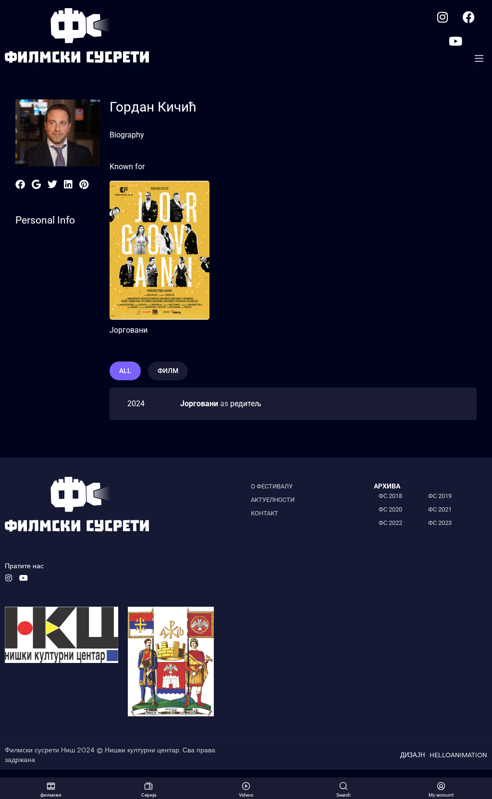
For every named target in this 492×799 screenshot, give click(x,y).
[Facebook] (469, 17)
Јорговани (129, 330)
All (125, 371)
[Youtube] (455, 41)
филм (168, 371)
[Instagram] (442, 17)
